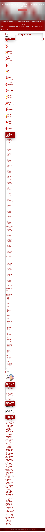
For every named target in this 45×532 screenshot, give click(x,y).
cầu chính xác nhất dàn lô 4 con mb (9, 187)
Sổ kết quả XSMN (8, 53)
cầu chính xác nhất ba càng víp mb (9, 147)
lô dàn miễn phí (9, 505)
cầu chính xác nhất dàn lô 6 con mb (9, 191)
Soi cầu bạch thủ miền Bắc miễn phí (9, 510)
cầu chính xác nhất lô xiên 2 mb (9, 205)
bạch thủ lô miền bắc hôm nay (9, 444)
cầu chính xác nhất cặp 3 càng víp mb (9, 165)
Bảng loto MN (9, 358)
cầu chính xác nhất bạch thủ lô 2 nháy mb (9, 161)
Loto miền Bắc (8, 114)
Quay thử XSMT (8, 126)
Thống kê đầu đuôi (9, 90)
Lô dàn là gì (8, 503)
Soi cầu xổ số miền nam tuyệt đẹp (19, 24)
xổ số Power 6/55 (8, 63)
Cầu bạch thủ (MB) (9, 79)
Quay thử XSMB (8, 121)
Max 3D (6, 65)
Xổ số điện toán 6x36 (9, 72)
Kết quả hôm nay (12, 26)
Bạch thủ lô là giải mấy (9, 439)
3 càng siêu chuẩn (8, 427)
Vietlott (22, 26)
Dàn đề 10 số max (9, 488)
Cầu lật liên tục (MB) (9, 82)
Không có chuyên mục (8, 500)
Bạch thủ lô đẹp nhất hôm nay (9, 447)
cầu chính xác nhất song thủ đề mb (10, 216)
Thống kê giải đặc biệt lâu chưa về (8, 522)
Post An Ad (22, 10)
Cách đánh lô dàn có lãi (9, 462)
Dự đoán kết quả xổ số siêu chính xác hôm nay (9, 496)
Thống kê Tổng (8, 107)
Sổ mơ (7, 29)
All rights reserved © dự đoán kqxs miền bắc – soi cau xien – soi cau (23, 529)
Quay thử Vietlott (8, 128)
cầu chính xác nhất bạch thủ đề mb (10, 151)
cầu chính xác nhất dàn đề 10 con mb (9, 180)
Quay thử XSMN (8, 123)
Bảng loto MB (9, 357)
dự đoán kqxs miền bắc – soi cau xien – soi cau (8, 21)
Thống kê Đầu (8, 100)
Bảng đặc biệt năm (9, 451)
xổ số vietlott (7, 58)
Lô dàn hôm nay (9, 502)
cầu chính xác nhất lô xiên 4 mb (9, 212)
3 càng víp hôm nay (8, 429)
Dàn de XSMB (9, 475)
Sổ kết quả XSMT (8, 56)
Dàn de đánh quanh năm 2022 (9, 478)
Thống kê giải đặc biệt (9, 518)
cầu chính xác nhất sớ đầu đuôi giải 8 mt (9, 244)
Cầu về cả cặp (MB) (9, 84)
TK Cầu (31, 26)
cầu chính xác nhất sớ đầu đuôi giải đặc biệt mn (9, 278)
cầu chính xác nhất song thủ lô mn (9, 281)
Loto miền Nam (8, 116)
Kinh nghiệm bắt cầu (36, 24)
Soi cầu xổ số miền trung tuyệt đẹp (6, 24)
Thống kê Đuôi (8, 102)
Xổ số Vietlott (9, 306)
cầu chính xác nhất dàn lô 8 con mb (9, 198)
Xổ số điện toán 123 (9, 75)
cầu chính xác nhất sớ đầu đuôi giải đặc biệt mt (9, 247)
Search (7, 36)
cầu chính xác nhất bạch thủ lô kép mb (9, 154)
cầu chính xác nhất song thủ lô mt (9, 254)
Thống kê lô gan (8, 92)
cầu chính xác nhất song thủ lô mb (9, 223)
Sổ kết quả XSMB (8, 51)
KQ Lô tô (40, 26)
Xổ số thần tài (8, 77)
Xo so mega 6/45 (8, 60)
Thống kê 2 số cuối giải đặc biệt (9, 515)
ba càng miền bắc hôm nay (9, 433)
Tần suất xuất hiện (9, 109)
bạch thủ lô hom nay (9, 436)
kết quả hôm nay (8, 49)
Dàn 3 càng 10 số (8, 464)
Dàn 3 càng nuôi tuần (8, 467)
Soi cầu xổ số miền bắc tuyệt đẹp (37, 21)
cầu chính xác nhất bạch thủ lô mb (9, 158)
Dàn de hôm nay (8, 474)
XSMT (7, 26)
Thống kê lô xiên (8, 95)
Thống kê (36, 26)
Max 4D (6, 68)
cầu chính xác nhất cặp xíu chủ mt (9, 233)
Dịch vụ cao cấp (28, 24)
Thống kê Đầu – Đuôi (9, 104)
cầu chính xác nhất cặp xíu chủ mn (9, 266)
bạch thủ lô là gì (9, 441)
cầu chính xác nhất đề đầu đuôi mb (10, 201)
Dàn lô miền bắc (8, 484)
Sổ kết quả (18, 26)
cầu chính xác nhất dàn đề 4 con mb (9, 169)
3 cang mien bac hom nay (9, 422)
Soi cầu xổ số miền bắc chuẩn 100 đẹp (24, 21)
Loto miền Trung (8, 119)
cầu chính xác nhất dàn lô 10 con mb (9, 183)
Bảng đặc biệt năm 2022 (9, 454)
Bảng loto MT (9, 359)
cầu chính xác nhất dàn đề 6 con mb (9, 172)
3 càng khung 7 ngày (9, 424)
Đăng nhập (42, 0)
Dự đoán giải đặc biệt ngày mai (8, 491)
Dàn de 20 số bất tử (9, 470)
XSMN (2, 26)
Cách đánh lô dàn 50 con (8, 459)
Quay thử (2, 29)
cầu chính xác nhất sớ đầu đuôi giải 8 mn (9, 274)
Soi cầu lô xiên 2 (7, 513)
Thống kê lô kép (8, 97)
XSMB (42, 24)
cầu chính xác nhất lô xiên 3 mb (9, 209)
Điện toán (27, 26)
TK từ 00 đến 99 (8, 111)
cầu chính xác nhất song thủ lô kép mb (9, 220)
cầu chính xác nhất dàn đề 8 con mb (9, 176)
